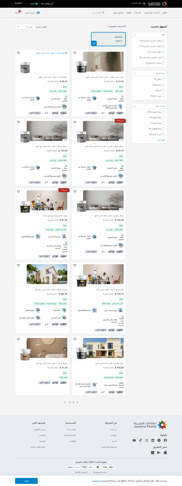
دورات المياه (155, 134)
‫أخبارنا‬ (114, 441)
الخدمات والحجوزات (151, 12)
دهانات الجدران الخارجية (150, 46)
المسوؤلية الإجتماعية (109, 447)
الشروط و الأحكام (81, 472)
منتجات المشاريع (153, 63)
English (18, 3)
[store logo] (157, 3)
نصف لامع (155, 96)
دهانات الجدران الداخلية (150, 40)
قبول (26, 481)
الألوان (164, 12)
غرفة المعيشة (154, 112)
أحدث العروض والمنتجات (150, 57)
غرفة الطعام (155, 117)
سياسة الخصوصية (100, 472)
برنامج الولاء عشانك (38, 447)
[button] (33, 3)
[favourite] (74, 52)
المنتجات (137, 12)
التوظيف (72, 441)
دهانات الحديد (154, 52)
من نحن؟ (113, 429)
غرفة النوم (155, 123)
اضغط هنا (96, 481)
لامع (158, 90)
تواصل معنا (45, 3)
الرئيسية (42, 441)
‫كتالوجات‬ (42, 435)
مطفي (157, 79)
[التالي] (65, 402)
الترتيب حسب (41, 27)
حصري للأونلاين (39, 429)
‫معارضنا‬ (114, 435)
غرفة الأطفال (155, 128)
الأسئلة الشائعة (70, 435)
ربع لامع (157, 84)
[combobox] (76, 12)
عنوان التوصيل (136, 3)
